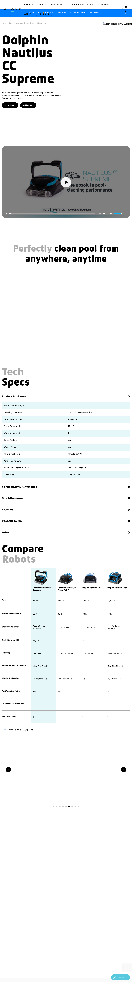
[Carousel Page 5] (66, 806)
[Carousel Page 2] (56, 806)
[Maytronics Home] (11, 8)
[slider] (52, 213)
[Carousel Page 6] (69, 806)
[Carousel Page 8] (75, 806)
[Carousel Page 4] (63, 806)
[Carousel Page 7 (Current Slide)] (72, 806)
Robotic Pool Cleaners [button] (34, 4)
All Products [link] (103, 4)
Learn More (10, 105)
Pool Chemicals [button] (58, 4)
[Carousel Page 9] (78, 806)
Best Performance (15, 23)
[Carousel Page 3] (60, 806)
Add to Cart (28, 105)
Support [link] (27, 14)
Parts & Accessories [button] (81, 4)
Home (4, 23)
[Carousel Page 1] (53, 806)
